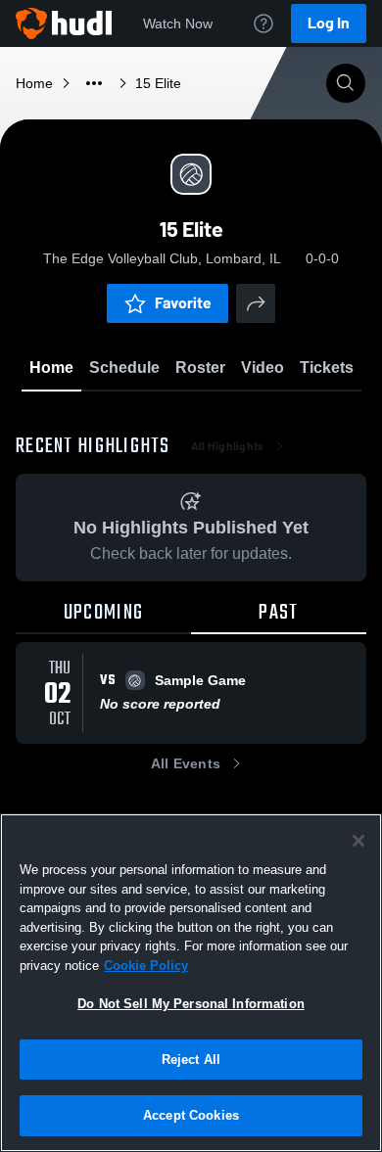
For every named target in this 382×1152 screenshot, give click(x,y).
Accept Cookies (191, 1115)
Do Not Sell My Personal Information (191, 1003)
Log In (329, 23)
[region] (191, 982)
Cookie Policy (146, 965)
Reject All (191, 1059)
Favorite (183, 303)
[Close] (358, 840)
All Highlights (227, 446)
